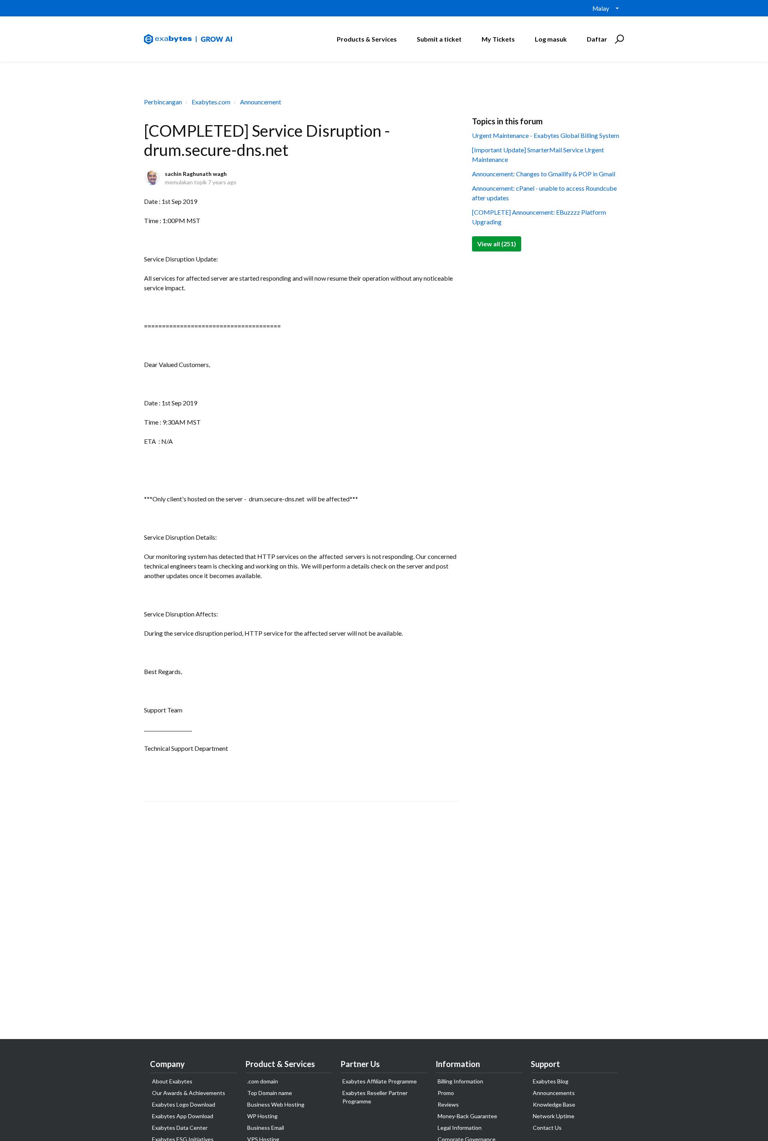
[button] (618, 39)
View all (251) (496, 243)
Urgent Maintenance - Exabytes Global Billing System (545, 135)
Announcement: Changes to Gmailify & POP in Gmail (543, 174)
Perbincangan (163, 102)
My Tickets (498, 39)
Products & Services (367, 39)
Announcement (260, 102)
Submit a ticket (439, 39)
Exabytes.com (211, 102)
